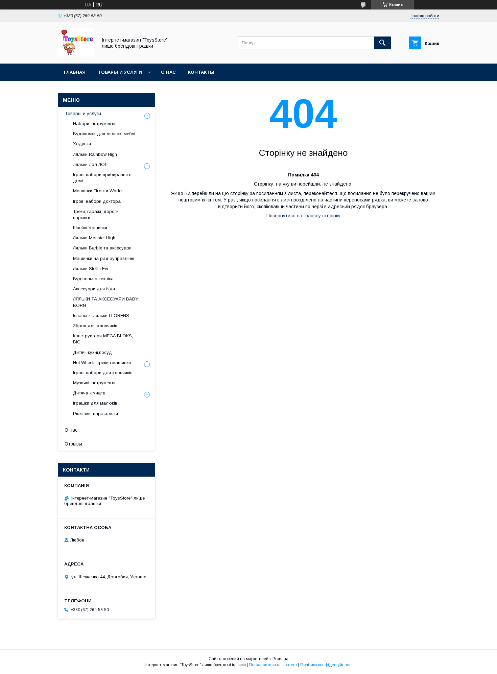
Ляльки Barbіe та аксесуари (102, 247)
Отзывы (73, 444)
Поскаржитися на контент (273, 665)
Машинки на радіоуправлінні (103, 258)
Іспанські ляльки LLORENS (101, 315)
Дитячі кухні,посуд (92, 352)
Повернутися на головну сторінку (303, 215)
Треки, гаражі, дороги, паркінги (96, 214)
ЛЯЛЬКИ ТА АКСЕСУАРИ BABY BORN (105, 302)
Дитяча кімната (89, 392)
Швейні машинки (90, 227)
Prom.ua (280, 658)
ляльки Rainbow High (95, 154)
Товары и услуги (120, 72)
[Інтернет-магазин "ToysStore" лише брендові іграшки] (76, 54)
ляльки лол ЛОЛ (90, 164)
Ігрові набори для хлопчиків (103, 372)
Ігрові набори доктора (97, 201)
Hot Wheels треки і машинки (102, 362)
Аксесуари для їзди (94, 288)
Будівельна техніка (93, 278)
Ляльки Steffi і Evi (90, 268)
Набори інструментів (95, 123)
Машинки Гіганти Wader (98, 190)
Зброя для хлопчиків (95, 325)
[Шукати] (382, 43)
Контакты (201, 72)
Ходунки (82, 143)
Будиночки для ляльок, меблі (104, 133)
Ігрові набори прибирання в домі (102, 177)
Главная (75, 72)
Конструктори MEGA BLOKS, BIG (103, 338)
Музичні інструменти (94, 382)
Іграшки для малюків (95, 403)
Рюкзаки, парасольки (95, 413)
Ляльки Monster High (94, 237)
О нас (168, 72)
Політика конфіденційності (326, 665)
